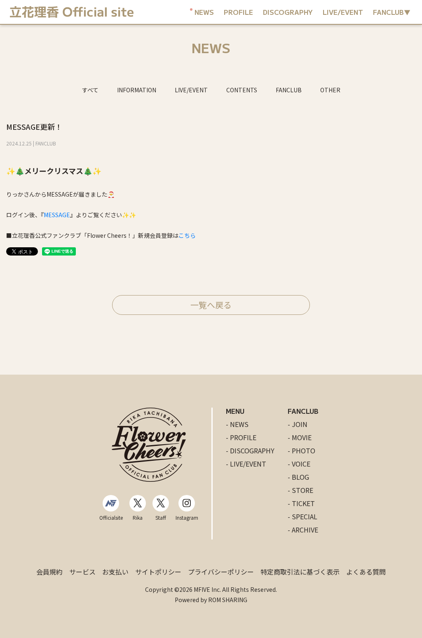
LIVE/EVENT (343, 12)
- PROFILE (241, 437)
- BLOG (298, 477)
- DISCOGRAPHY (250, 450)
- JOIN (297, 424)
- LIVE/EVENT (246, 464)
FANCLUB (289, 90)
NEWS (204, 12)
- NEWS (237, 424)
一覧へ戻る (211, 305)
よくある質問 (366, 572)
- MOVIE (300, 437)
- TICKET (301, 503)
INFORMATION (136, 90)
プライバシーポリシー (221, 572)
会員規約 (49, 572)
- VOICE (299, 464)
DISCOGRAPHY (288, 12)
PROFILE (238, 12)
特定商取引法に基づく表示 (300, 572)
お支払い (115, 572)
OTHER (330, 90)
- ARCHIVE (303, 530)
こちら (187, 235)
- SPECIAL (302, 516)
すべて (90, 90)
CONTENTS (241, 90)
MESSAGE (57, 215)
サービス (82, 572)
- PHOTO (301, 450)
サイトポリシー (158, 572)
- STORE (300, 490)
